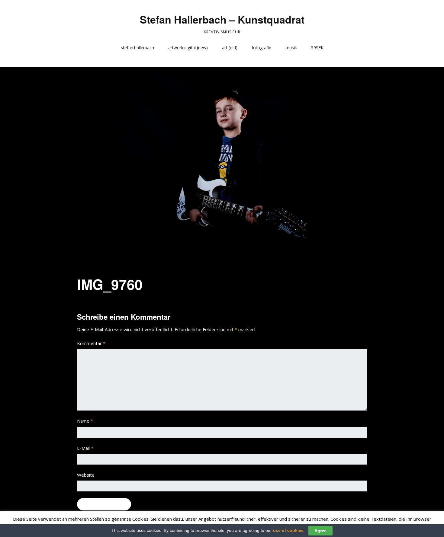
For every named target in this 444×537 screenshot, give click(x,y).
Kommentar (91, 343)
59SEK (317, 47)
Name (85, 421)
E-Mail (85, 448)
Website (86, 475)
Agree (320, 530)
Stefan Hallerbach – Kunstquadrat (222, 19)
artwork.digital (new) (188, 47)
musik (291, 47)
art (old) (229, 47)
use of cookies (288, 530)
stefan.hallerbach (137, 47)
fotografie (261, 47)
